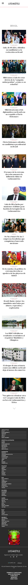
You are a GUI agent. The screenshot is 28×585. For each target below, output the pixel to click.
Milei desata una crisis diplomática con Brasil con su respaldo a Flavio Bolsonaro (14, 113)
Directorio (14, 579)
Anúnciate (14, 577)
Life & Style (5, 430)
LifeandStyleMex (11, 557)
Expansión (5, 451)
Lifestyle (4, 447)
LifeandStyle (4, 463)
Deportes (4, 433)
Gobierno (4, 467)
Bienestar (4, 523)
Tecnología (4, 458)
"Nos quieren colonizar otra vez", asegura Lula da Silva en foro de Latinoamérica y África (14, 399)
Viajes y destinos (5, 521)
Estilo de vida (5, 514)
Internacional (14, 45)
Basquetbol (4, 445)
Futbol (3, 441)
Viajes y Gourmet (5, 437)
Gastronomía (5, 518)
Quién (3, 498)
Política (4, 466)
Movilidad (4, 482)
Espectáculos (5, 499)
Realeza (3, 500)
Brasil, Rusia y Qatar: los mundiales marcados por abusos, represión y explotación (14, 304)
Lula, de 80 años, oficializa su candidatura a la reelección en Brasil (14, 49)
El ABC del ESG (5, 486)
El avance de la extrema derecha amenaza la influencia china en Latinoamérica (14, 175)
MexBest (4, 517)
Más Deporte (4, 446)
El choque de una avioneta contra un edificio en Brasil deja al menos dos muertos (14, 367)
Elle (3, 509)
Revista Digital (5, 449)
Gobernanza (4, 481)
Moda (3, 503)
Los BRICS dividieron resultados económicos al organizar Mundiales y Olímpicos (14, 336)
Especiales (4, 495)
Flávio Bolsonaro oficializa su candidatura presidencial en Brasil (14, 144)
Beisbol (3, 442)
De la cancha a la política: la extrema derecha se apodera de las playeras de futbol (14, 272)
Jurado (3, 526)
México (3, 468)
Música (3, 436)
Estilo (3, 431)
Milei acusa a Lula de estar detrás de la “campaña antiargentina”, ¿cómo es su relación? (14, 81)
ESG (2, 460)
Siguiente (14, 408)
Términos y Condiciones (14, 572)
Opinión (3, 473)
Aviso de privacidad (14, 574)
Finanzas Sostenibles (6, 483)
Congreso (4, 469)
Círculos (4, 501)
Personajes (4, 522)
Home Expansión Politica (7, 454)
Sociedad (4, 474)
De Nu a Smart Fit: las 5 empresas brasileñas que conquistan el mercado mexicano (14, 240)
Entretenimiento (5, 432)
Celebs (3, 513)
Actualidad (4, 491)
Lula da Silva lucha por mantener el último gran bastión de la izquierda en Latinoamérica (14, 207)
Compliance (14, 575)
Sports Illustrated (8, 440)
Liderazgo (4, 492)
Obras (3, 459)
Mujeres (4, 490)
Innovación (4, 485)
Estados (3, 472)
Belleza (3, 504)
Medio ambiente (5, 478)
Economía (4, 455)
